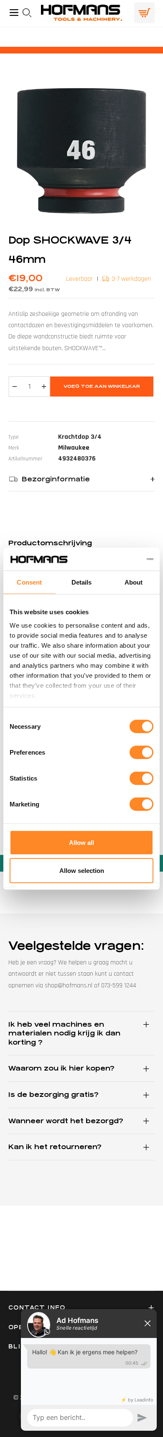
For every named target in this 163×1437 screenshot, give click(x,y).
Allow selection (81, 870)
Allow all (81, 842)
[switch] (141, 752)
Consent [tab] (29, 582)
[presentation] (29, 12)
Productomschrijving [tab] (50, 543)
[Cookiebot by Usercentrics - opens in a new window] (117, 559)
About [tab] (134, 582)
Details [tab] (81, 582)
